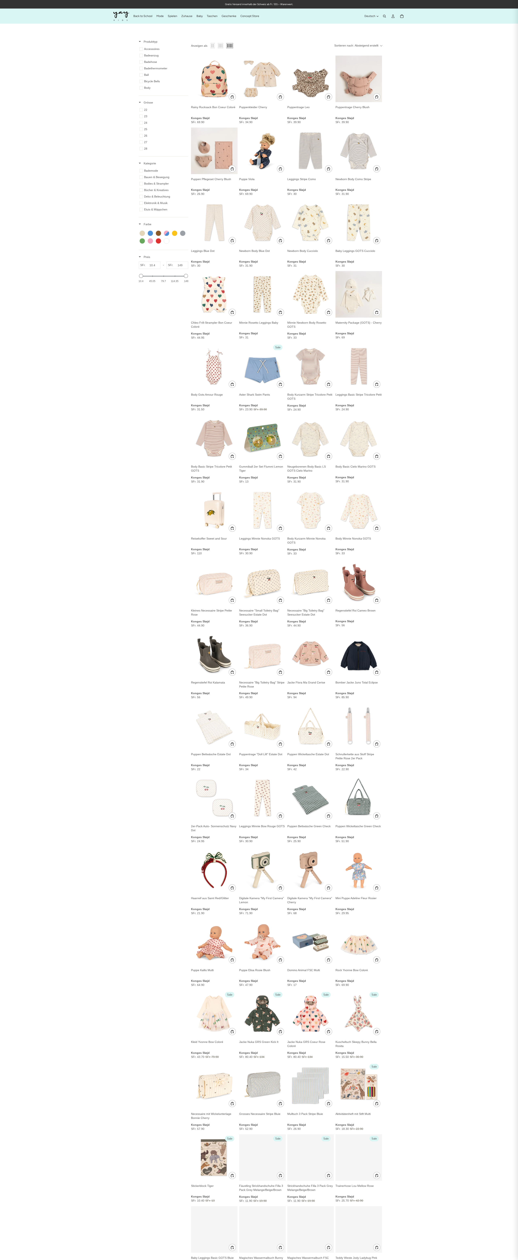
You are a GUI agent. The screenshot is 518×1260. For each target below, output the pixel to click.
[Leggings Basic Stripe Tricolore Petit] (358, 366)
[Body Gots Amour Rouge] (214, 366)
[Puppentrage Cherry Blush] (358, 79)
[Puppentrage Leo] (310, 79)
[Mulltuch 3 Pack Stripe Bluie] (310, 1085)
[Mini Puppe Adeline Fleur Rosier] (358, 870)
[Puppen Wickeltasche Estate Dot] (310, 726)
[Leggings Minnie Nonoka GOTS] (262, 510)
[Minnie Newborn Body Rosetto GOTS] (310, 294)
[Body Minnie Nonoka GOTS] (358, 510)
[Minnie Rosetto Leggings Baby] (262, 294)
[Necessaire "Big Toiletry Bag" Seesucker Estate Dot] (310, 582)
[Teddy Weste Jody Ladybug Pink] (358, 1229)
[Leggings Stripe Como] (310, 151)
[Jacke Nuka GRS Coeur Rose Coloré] (310, 1013)
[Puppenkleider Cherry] (262, 79)
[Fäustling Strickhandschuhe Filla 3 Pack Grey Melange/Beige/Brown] (262, 1157)
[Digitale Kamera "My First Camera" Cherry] (310, 870)
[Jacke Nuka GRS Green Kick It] (262, 1013)
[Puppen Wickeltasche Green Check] (358, 798)
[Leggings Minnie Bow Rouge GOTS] (262, 798)
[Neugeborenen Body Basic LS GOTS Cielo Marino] (310, 438)
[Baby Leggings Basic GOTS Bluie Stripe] (214, 1229)
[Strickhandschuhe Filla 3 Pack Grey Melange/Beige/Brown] (310, 1157)
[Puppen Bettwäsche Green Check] (310, 798)
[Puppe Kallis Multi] (214, 942)
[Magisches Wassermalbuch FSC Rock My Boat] (310, 1229)
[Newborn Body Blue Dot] (262, 222)
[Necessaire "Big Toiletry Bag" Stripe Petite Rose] (262, 654)
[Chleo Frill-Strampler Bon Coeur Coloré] (214, 294)
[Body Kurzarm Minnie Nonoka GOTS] (310, 510)
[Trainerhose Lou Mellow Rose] (358, 1157)
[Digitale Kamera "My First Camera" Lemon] (262, 870)
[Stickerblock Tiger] (214, 1157)
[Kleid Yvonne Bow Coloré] (214, 1013)
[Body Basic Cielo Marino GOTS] (358, 438)
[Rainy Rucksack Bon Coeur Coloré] (214, 79)
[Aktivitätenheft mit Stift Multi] (358, 1085)
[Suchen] (384, 16)
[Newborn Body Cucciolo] (310, 222)
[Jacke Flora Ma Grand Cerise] (310, 654)
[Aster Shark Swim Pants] (262, 366)
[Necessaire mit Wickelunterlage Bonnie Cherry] (214, 1085)
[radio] (213, 45)
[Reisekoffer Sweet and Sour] (214, 510)
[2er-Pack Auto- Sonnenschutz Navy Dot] (214, 798)
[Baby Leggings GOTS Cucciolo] (358, 222)
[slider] (141, 276)
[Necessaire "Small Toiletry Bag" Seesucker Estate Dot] (262, 582)
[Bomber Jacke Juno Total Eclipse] (358, 654)
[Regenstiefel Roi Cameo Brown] (358, 582)
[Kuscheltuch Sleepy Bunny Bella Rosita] (358, 1013)
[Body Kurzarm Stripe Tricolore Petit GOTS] (310, 366)
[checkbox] (162, 49)
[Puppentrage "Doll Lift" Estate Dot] (262, 726)
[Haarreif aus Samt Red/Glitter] (214, 870)
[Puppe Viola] (262, 151)
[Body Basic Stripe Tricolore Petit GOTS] (214, 438)
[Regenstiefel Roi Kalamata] (214, 654)
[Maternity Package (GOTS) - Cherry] (358, 294)
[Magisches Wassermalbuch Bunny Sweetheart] (262, 1229)
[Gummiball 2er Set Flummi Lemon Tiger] (262, 438)
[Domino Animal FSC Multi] (310, 942)
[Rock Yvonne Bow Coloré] (358, 942)
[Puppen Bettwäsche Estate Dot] (214, 726)
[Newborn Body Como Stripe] (358, 151)
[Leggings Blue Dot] (214, 222)
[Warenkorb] (401, 16)
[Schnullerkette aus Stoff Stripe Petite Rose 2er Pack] (358, 726)
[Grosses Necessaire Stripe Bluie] (262, 1085)
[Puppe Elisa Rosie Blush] (262, 942)
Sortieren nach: (356, 45)
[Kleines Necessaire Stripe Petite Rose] (214, 582)
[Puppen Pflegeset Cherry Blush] (214, 151)
